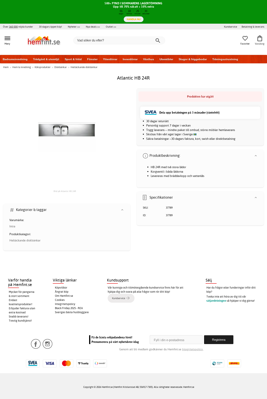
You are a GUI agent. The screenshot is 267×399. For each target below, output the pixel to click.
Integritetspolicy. (192, 349)
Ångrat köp (61, 291)
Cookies (60, 300)
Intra (12, 226)
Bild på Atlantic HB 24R (65, 191)
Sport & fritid (73, 59)
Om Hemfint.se (64, 296)
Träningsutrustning (225, 59)
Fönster (92, 59)
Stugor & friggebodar (193, 59)
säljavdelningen (216, 300)
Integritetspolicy (65, 304)
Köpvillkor (61, 287)
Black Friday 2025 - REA (69, 308)
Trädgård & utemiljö (46, 59)
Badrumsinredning (15, 59)
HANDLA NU (134, 19)
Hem (6, 67)
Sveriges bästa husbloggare (72, 312)
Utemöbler (166, 59)
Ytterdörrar (110, 59)
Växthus (148, 59)
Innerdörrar (130, 59)
